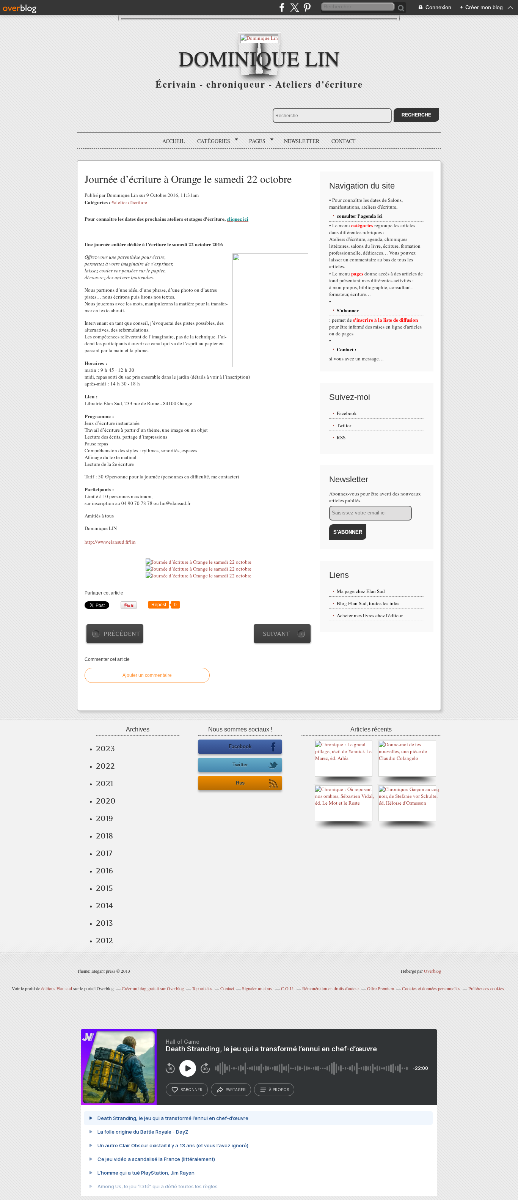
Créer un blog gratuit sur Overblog (153, 988)
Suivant (276, 633)
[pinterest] (307, 7)
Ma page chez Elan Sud (361, 591)
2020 (106, 800)
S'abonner (348, 310)
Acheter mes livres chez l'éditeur (370, 615)
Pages (254, 141)
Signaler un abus (257, 988)
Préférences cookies (486, 988)
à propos (279, 1089)
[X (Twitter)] (294, 7)
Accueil (173, 141)
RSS (341, 437)
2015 (104, 888)
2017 (104, 853)
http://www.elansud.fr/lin (110, 541)
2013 (104, 923)
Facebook (347, 413)
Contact (343, 141)
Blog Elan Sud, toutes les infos (368, 603)
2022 (105, 766)
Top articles (202, 988)
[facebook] (282, 7)
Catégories (211, 141)
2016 (104, 870)
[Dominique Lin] (259, 37)
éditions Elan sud (56, 988)
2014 (104, 905)
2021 (104, 783)
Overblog (432, 971)
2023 (105, 748)
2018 (104, 835)
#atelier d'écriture (129, 202)
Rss (240, 783)
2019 (104, 818)
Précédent (122, 633)
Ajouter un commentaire (147, 675)
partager (236, 1089)
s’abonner (191, 1089)
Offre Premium (380, 988)
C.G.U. (287, 988)
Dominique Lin (259, 58)
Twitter (344, 425)
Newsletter (301, 141)
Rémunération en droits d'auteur (330, 988)
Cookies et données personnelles (431, 988)
